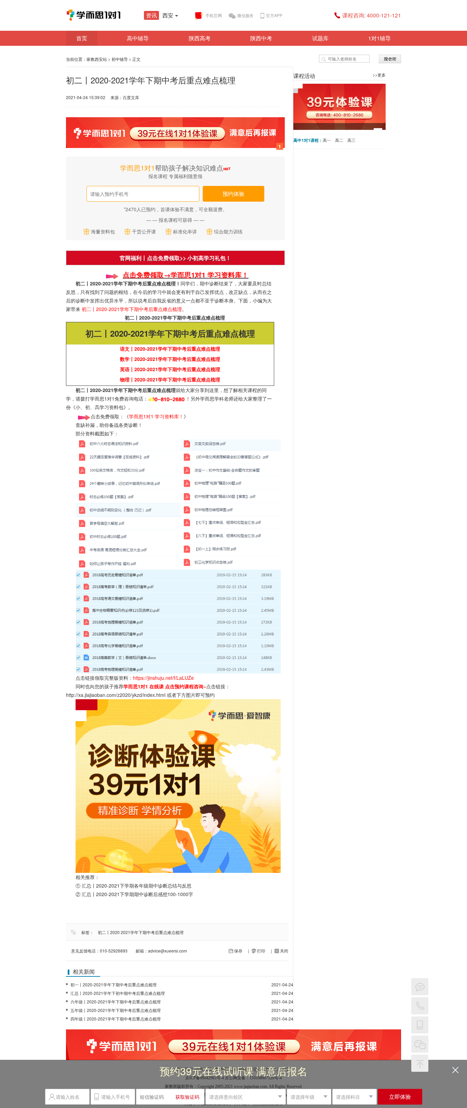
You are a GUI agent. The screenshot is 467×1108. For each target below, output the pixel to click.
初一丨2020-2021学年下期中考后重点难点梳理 (113, 984)
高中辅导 (138, 38)
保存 (237, 951)
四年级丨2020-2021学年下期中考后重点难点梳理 (115, 1019)
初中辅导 (119, 59)
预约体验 (233, 194)
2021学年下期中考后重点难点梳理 (152, 932)
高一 (327, 140)
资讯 (151, 15)
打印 (260, 951)
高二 (339, 140)
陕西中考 (261, 38)
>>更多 (379, 75)
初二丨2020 (109, 932)
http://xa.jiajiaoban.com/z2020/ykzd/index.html (115, 694)
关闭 (283, 951)
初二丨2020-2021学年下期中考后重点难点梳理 (175, 317)
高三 (351, 140)
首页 (81, 38)
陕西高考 (200, 38)
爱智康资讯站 (117, 15)
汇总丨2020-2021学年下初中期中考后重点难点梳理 (117, 993)
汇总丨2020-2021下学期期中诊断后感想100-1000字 (137, 894)
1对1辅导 (379, 38)
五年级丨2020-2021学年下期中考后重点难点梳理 (115, 1010)
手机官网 (213, 15)
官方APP (274, 15)
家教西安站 (96, 59)
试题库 (320, 38)
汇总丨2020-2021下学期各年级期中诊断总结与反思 (136, 885)
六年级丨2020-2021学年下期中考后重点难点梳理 (115, 1001)
